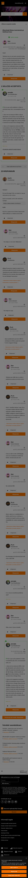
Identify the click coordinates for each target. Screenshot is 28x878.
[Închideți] (26, 858)
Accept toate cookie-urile (14, 875)
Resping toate (14, 871)
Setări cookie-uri (14, 867)
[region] (14, 867)
